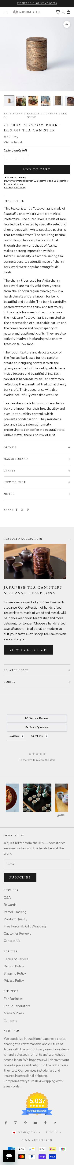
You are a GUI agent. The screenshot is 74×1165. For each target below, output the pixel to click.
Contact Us (12, 941)
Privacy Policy (14, 981)
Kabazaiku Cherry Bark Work (47, 115)
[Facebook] (16, 509)
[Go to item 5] (57, 101)
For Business (13, 999)
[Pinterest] (27, 509)
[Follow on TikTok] (45, 1123)
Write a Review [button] (38, 718)
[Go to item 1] (9, 101)
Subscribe (20, 877)
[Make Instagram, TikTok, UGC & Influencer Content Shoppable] (61, 816)
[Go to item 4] (45, 101)
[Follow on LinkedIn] (55, 1123)
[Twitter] (22, 509)
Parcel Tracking (15, 912)
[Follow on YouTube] (35, 1123)
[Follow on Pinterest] (25, 1123)
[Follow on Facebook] (6, 1123)
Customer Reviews (17, 933)
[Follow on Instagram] (15, 1123)
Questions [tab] (37, 736)
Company (10, 1020)
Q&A (7, 897)
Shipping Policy (15, 973)
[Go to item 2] (21, 101)
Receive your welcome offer (37, 3)
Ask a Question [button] (38, 727)
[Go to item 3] (33, 101)
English (52, 1132)
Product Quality (15, 919)
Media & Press (14, 1013)
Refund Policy (14, 966)
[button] (37, 798)
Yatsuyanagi (13, 115)
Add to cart (36, 169)
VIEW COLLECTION (28, 650)
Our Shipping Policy (14, 187)
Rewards (10, 905)
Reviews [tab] (14, 736)
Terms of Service (16, 959)
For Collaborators (17, 1006)
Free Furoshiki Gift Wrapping (25, 926)
